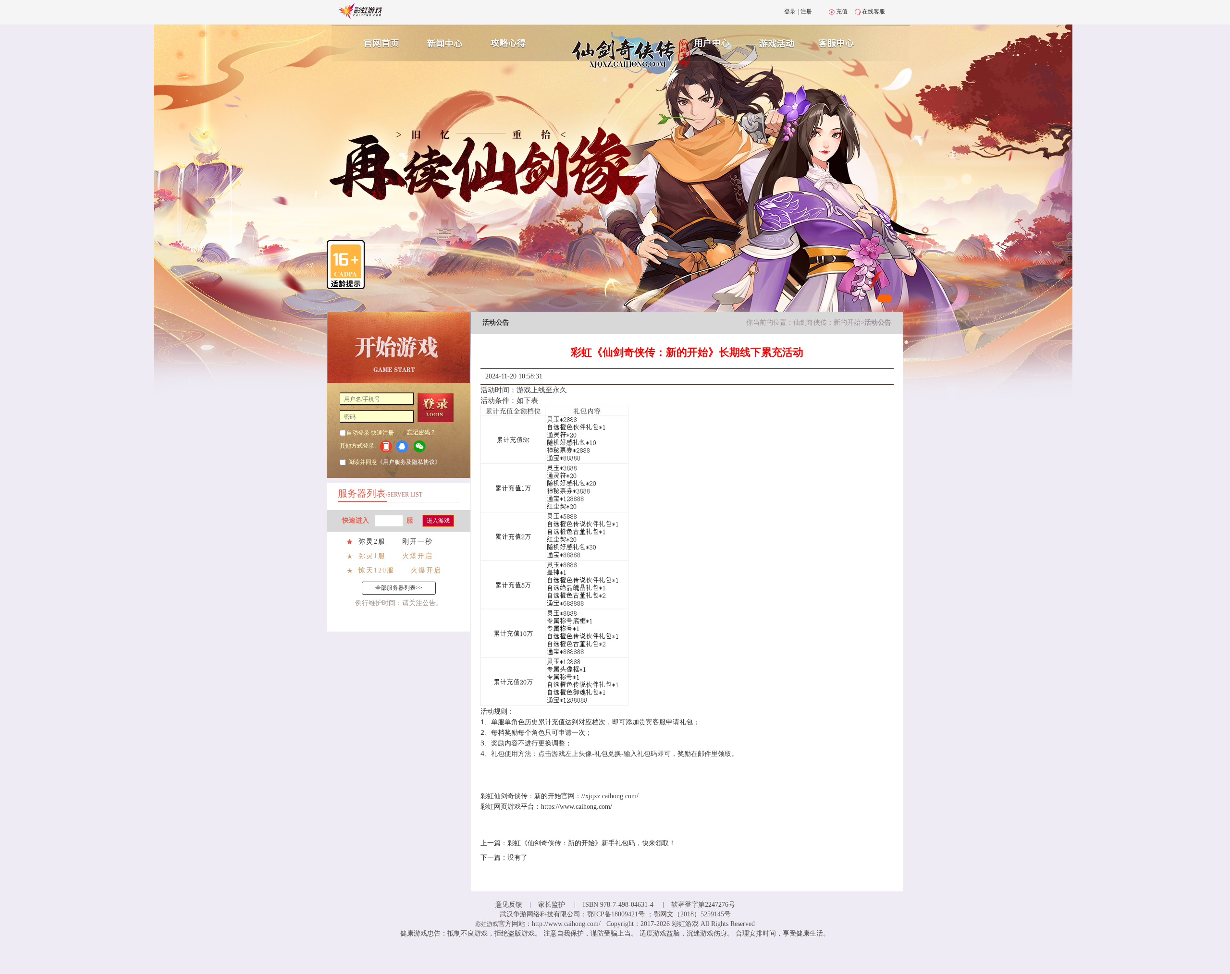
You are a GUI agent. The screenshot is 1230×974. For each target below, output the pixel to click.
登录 (790, 11)
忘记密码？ (421, 432)
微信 (422, 446)
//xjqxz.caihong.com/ (610, 796)
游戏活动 (777, 42)
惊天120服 (376, 570)
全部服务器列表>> (398, 587)
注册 (806, 11)
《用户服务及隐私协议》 (409, 462)
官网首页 (377, 42)
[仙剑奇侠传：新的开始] (611, 52)
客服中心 (843, 42)
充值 (842, 11)
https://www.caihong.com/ (576, 806)
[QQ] (403, 446)
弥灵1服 (372, 556)
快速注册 (382, 432)
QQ (403, 446)
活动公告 (877, 322)
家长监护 (551, 904)
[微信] (422, 446)
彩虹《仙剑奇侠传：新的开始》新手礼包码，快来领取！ (591, 843)
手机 (385, 446)
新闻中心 (443, 42)
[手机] (385, 446)
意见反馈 (508, 904)
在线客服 (873, 11)
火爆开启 (417, 556)
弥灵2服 (372, 541)
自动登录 (357, 432)
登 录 (439, 407)
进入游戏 (438, 520)
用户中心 (712, 42)
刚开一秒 (417, 541)
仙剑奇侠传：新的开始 (827, 322)
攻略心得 (509, 42)
